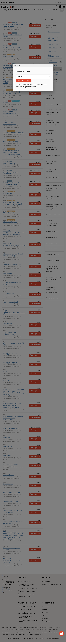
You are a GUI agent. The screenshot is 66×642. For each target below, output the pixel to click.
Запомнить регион (23, 80)
